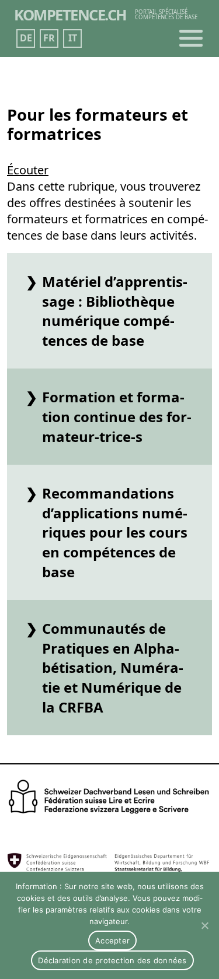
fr (49, 37)
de (26, 37)
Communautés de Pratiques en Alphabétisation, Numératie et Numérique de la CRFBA (112, 667)
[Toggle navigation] (191, 38)
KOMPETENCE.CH (70, 15)
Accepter (112, 940)
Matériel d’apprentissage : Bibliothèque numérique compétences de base (114, 311)
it (72, 37)
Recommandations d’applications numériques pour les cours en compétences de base (114, 532)
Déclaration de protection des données (112, 960)
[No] (204, 925)
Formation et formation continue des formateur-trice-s (117, 416)
